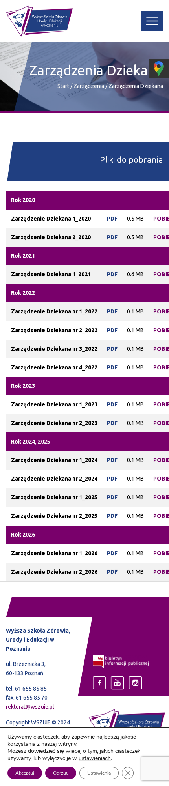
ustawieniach (95, 758)
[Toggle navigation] (152, 21)
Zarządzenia (89, 86)
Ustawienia (99, 773)
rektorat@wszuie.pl (30, 707)
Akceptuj (24, 773)
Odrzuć (60, 773)
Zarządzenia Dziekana (135, 86)
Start (63, 86)
